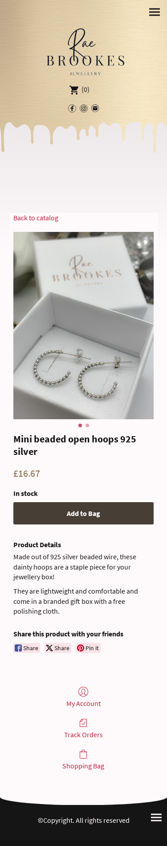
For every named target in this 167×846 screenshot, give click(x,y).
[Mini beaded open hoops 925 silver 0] (83, 325)
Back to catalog (35, 217)
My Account (83, 703)
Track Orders (83, 734)
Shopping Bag (83, 765)
